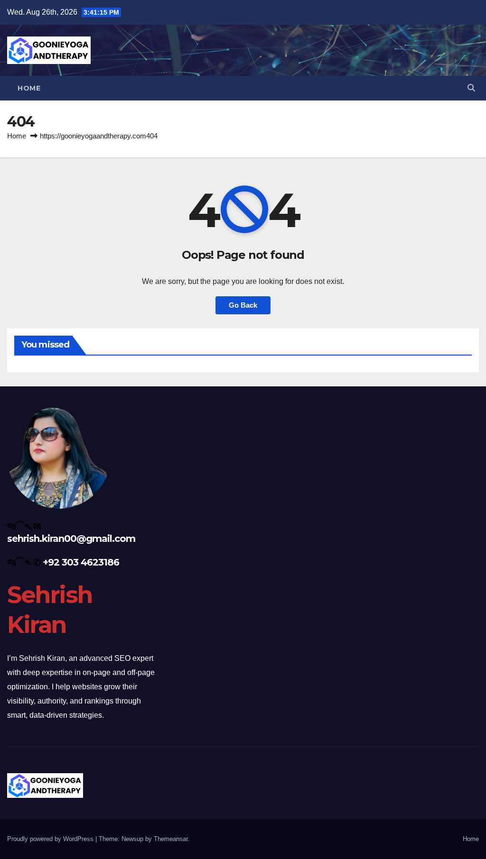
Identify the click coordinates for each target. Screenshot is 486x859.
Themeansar (170, 838)
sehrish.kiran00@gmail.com (71, 538)
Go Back (243, 305)
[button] (471, 88)
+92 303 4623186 (81, 562)
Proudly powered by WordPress (51, 838)
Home (29, 88)
